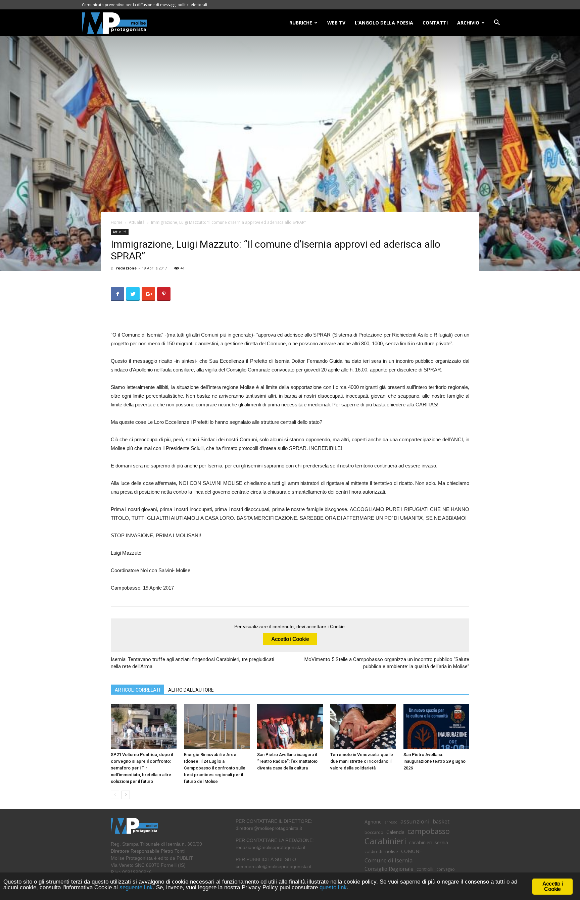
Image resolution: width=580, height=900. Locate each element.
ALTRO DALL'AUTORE (191, 690)
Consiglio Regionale (389, 868)
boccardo (374, 832)
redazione (126, 267)
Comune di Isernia (389, 860)
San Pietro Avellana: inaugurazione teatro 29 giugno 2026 (434, 761)
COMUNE (411, 851)
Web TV (336, 22)
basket (441, 821)
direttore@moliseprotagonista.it (269, 828)
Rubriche (300, 22)
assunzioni (415, 821)
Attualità (137, 222)
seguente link (136, 887)
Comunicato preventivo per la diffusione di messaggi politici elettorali (144, 4)
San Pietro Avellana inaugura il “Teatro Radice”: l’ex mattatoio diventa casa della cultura (287, 761)
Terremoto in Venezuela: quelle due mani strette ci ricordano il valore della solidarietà (361, 761)
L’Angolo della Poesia (384, 22)
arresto (391, 822)
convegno (445, 869)
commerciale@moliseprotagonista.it (273, 866)
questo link (332, 887)
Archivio (468, 22)
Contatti (435, 22)
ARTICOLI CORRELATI (137, 690)
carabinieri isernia (428, 842)
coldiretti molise (381, 851)
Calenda (395, 832)
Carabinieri (385, 841)
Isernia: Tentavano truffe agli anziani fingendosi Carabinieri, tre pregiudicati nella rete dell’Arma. (192, 662)
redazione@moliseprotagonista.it (270, 847)
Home (117, 222)
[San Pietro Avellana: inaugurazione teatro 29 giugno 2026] (436, 726)
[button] (497, 23)
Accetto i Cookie (290, 639)
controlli (425, 869)
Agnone (373, 821)
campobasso (428, 831)
